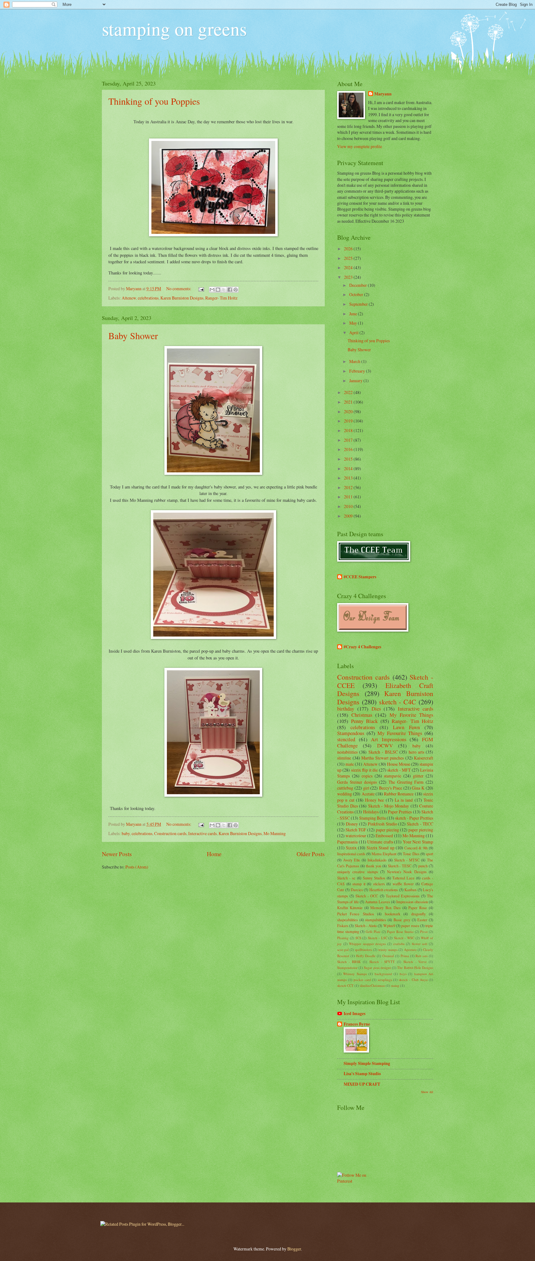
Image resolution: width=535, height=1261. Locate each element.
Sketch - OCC (366, 895)
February (357, 371)
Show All (427, 1092)
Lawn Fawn (406, 727)
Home (214, 854)
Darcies (357, 889)
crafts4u (399, 943)
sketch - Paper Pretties (414, 818)
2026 (349, 249)
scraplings (385, 979)
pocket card (362, 979)
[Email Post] (201, 288)
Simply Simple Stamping (367, 1063)
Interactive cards (202, 833)
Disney (352, 824)
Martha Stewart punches (382, 758)
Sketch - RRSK (349, 961)
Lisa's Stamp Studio (362, 1074)
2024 (349, 267)
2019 (349, 421)
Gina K (418, 788)
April (354, 332)
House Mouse (398, 764)
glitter (418, 776)
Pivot (424, 931)
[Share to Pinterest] (236, 290)
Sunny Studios (374, 877)
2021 (349, 402)
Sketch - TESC (400, 865)
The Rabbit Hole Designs (415, 967)
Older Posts (311, 854)
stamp (395, 985)
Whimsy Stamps (355, 973)
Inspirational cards (351, 853)
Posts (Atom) (136, 867)
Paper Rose (417, 907)
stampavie (392, 776)
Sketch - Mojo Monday (388, 806)
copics (367, 776)
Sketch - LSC (377, 937)
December (358, 285)
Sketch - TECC (420, 824)
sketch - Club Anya (413, 979)
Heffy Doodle (366, 955)
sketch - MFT (399, 770)
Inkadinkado (377, 859)
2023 (349, 277)
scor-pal (343, 949)
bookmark (392, 913)
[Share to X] (224, 290)
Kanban (410, 889)
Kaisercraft (423, 758)
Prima (405, 955)
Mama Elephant (384, 853)
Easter (422, 919)
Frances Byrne (357, 1024)
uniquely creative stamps (357, 871)
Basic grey (402, 919)
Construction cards (170, 833)
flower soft (420, 943)
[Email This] (212, 290)
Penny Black (364, 721)
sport (429, 853)
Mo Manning (274, 833)
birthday (345, 708)
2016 (349, 449)
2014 (349, 468)
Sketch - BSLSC (383, 752)
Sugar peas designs (377, 967)
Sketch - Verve (415, 961)
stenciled (346, 739)
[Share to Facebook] (230, 290)
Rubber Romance (399, 794)
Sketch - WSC (404, 937)
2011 (349, 497)
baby (126, 833)
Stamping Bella (372, 818)
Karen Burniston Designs (181, 298)
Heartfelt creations (383, 889)
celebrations (148, 298)
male (350, 764)
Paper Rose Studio (400, 931)
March (355, 361)
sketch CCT (345, 985)
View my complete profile (359, 146)
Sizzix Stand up (380, 848)
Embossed (384, 835)
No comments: (179, 288)
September (359, 304)
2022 (349, 392)
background (383, 973)
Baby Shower (133, 335)
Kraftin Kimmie (350, 907)
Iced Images (354, 1013)
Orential (388, 955)
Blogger (294, 1249)
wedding (344, 794)
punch (423, 865)
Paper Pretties (400, 812)
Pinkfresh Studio (382, 824)
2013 (349, 478)
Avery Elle (351, 859)
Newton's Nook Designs (407, 871)
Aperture (410, 949)
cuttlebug (345, 788)
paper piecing (387, 830)
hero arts (416, 752)
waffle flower (403, 883)
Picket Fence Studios (355, 913)
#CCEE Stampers (360, 577)
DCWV (385, 745)
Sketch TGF (356, 830)
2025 (349, 258)
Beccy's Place (390, 788)
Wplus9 (389, 925)
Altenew (129, 298)
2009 (349, 516)
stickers (379, 883)
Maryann (383, 94)
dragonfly (418, 913)
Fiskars (342, 925)
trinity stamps (388, 949)
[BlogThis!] (218, 290)
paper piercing (420, 830)
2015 (349, 459)
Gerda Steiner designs (357, 782)
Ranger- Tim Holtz (221, 298)
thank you (373, 865)
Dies (376, 708)
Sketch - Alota (366, 925)
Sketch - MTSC (407, 859)
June (353, 314)
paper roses (410, 925)
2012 (349, 487)
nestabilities (347, 752)
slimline (344, 758)
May (353, 323)
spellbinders (363, 949)
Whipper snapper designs (367, 943)
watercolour (356, 835)
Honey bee (374, 800)
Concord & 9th (416, 847)
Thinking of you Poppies (154, 101)
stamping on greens (174, 28)
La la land (404, 800)
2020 (349, 411)
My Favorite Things (411, 715)
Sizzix (351, 848)
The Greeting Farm (406, 782)
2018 (349, 430)
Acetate (368, 794)
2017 (349, 440)
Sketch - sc (346, 877)
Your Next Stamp (418, 842)
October (356, 294)
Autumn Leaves (377, 901)
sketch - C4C (397, 701)
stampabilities (375, 919)
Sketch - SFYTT (382, 961)
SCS (358, 937)
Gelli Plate (373, 931)
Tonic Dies (411, 853)
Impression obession (412, 901)
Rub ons (421, 955)
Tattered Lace (403, 877)
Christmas (361, 715)
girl (366, 788)
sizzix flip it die (364, 770)
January (356, 380)
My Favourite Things (399, 733)
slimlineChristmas (372, 985)
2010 (349, 506)
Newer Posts (117, 854)
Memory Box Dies (385, 907)
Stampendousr (347, 967)
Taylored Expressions (403, 895)
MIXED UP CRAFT (362, 1084)
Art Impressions (388, 739)
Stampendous (350, 733)
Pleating (343, 937)
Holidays (371, 812)
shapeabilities (347, 919)
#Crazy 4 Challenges (362, 647)
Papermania (347, 842)
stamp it (358, 883)
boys (403, 973)
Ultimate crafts (380, 842)
